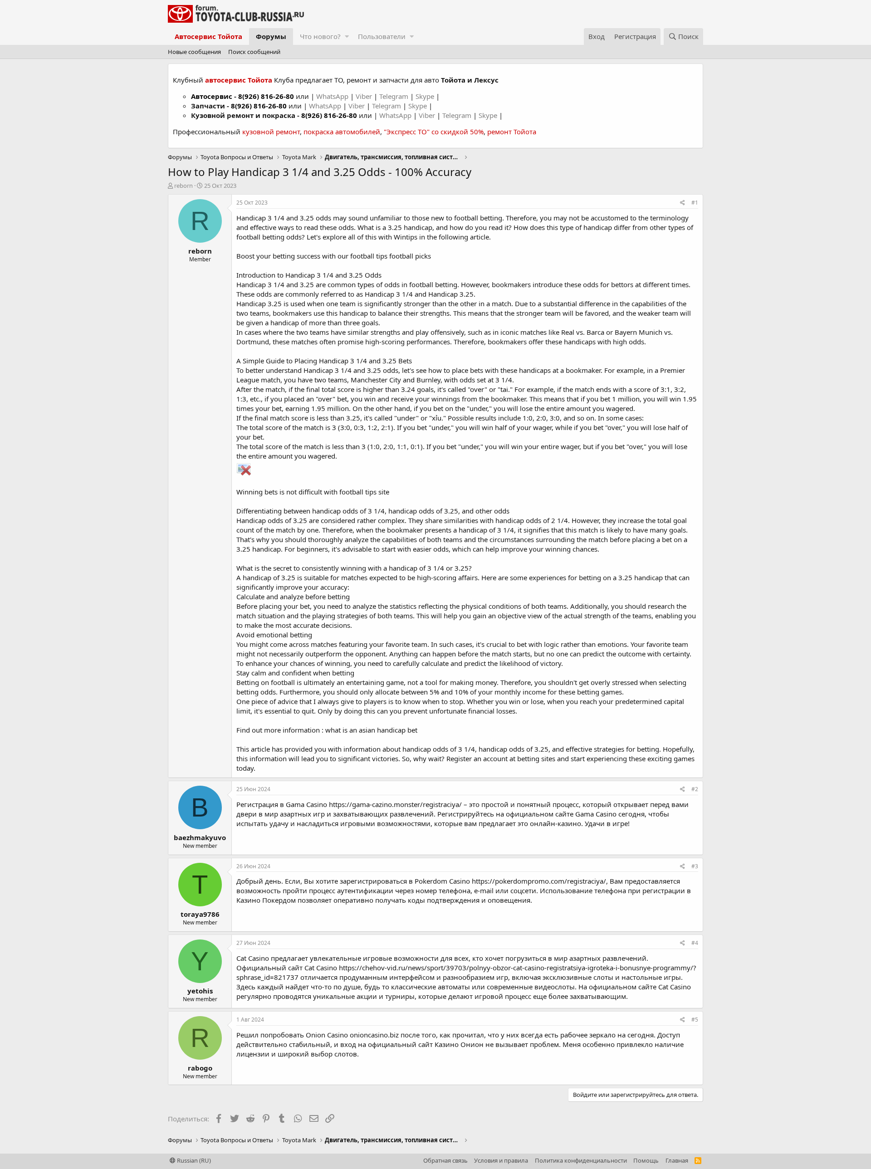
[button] (347, 36)
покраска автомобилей (341, 131)
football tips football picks (390, 255)
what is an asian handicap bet (371, 729)
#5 (694, 1019)
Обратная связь (445, 1160)
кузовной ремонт (271, 131)
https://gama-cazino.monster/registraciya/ (395, 804)
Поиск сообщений (254, 52)
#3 (694, 866)
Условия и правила (501, 1160)
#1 (694, 202)
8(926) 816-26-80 (266, 96)
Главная (676, 1160)
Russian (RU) (193, 1160)
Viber (364, 96)
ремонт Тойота (511, 131)
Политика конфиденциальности (581, 1160)
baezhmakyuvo (200, 837)
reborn (183, 185)
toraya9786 (200, 914)
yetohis (200, 990)
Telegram (394, 96)
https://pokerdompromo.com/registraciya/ (539, 880)
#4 (694, 943)
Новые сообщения (194, 52)
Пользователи (382, 36)
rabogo (200, 1067)
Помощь (646, 1160)
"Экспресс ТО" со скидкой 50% (434, 131)
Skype (426, 96)
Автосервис (211, 96)
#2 (694, 789)
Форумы (271, 36)
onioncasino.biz (374, 1034)
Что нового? (320, 36)
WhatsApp (333, 96)
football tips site (364, 491)
